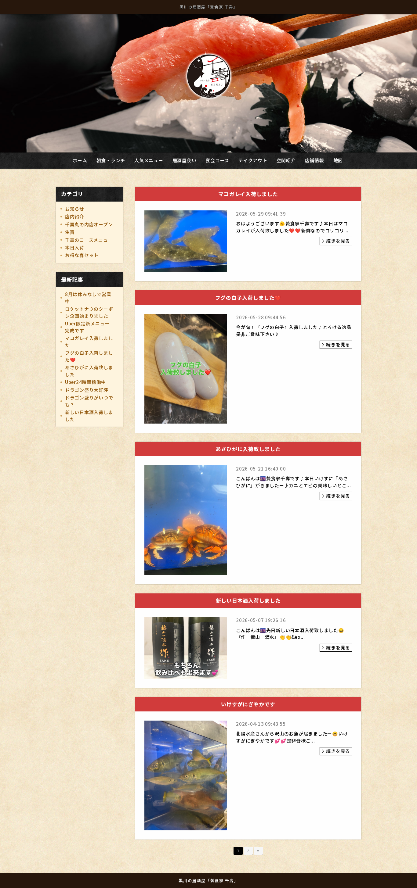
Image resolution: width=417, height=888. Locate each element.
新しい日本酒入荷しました (89, 415)
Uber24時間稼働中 (85, 382)
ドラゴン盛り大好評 (86, 390)
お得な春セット (82, 255)
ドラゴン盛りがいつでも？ (89, 401)
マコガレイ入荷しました (89, 341)
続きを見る (338, 241)
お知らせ (74, 209)
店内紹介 (74, 216)
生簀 (70, 232)
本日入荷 (74, 247)
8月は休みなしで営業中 (88, 297)
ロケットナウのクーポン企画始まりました (89, 312)
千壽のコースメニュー (89, 240)
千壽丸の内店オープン (89, 224)
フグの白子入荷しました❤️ (89, 356)
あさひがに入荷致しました (89, 371)
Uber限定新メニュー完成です (87, 327)
